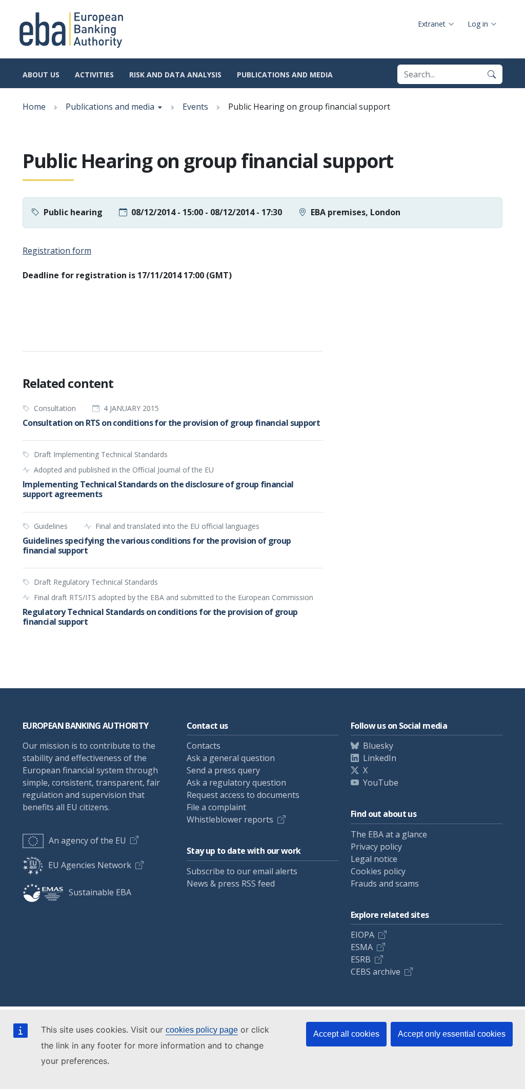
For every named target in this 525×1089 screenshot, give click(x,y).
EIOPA (362, 934)
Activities (94, 74)
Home (34, 106)
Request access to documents (243, 794)
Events (195, 106)
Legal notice (374, 859)
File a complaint (216, 807)
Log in (478, 24)
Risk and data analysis (175, 74)
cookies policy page (202, 1029)
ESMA (362, 947)
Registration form (57, 250)
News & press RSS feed (231, 883)
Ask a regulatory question (236, 782)
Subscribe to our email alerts (242, 871)
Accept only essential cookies (452, 1034)
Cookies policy (378, 871)
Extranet (432, 24)
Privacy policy (376, 846)
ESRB (361, 959)
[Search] (491, 74)
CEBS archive (375, 971)
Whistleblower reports (230, 819)
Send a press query (223, 770)
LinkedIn (379, 758)
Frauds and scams (385, 883)
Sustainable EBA (100, 892)
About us (41, 74)
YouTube (380, 782)
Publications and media (285, 74)
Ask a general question (231, 758)
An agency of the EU (87, 840)
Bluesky (378, 745)
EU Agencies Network (89, 865)
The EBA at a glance (389, 834)
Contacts (203, 745)
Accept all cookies (346, 1034)
